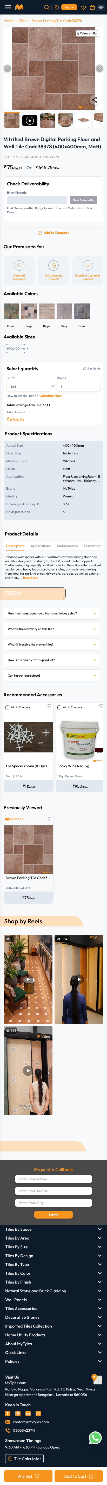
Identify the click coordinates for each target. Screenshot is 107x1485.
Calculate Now (50, 396)
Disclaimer (92, 546)
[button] (53, 68)
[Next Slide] (99, 68)
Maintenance (67, 546)
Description (15, 546)
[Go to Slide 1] (12, 120)
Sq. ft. (11, 378)
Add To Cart (75, 1476)
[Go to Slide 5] (83, 120)
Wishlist (24, 1476)
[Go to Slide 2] (30, 120)
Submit (53, 1214)
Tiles (22, 20)
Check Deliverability (83, 200)
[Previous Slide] (7, 68)
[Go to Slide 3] (47, 120)
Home (9, 20)
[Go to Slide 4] (65, 120)
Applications (41, 546)
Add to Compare (20, 707)
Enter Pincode (16, 192)
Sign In (69, 7)
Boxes (61, 378)
